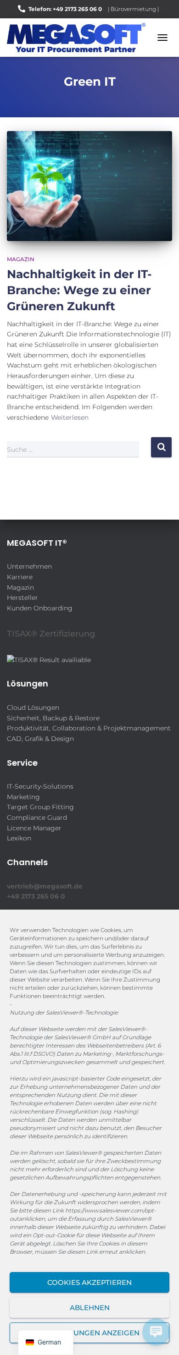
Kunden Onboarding (40, 608)
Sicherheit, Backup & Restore (53, 718)
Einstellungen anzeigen (90, 1332)
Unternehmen (29, 566)
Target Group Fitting (40, 807)
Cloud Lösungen (33, 707)
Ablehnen (90, 1307)
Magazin (20, 259)
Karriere (20, 577)
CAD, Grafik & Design (40, 739)
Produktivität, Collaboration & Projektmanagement (89, 728)
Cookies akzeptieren (89, 1282)
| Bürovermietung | (133, 8)
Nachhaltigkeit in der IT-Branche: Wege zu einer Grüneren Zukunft (79, 290)
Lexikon (19, 838)
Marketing (23, 797)
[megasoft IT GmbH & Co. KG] (79, 37)
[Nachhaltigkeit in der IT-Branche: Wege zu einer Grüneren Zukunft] (89, 186)
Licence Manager (34, 828)
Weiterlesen (70, 417)
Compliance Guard (37, 817)
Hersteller (22, 597)
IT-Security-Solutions (40, 786)
